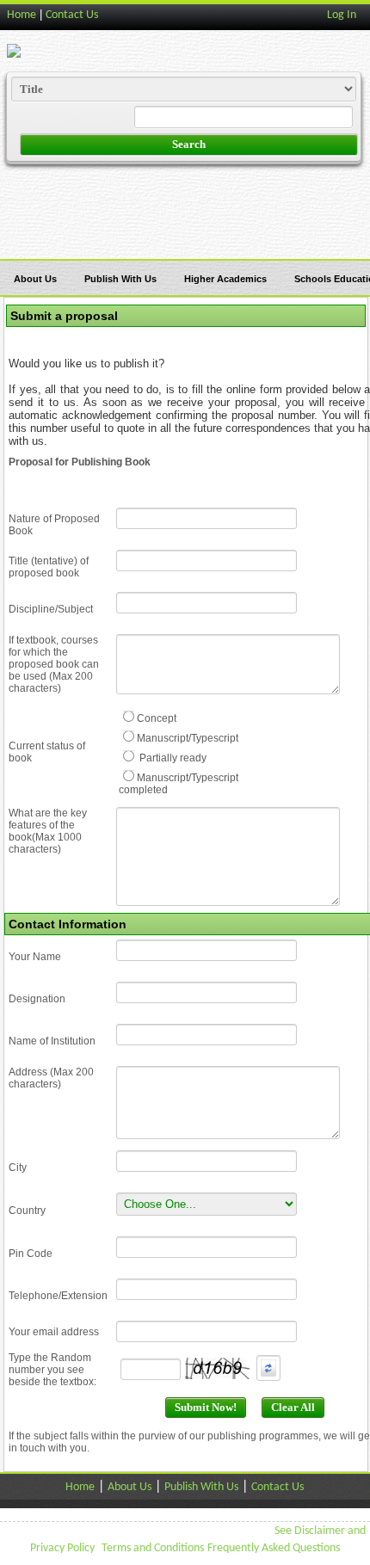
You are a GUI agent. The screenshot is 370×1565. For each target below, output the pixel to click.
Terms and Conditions (153, 1548)
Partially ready (172, 758)
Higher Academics (225, 279)
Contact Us (72, 15)
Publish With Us (120, 279)
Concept (156, 718)
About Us (35, 279)
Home (21, 15)
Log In (341, 15)
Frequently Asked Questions (273, 1548)
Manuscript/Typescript (187, 738)
